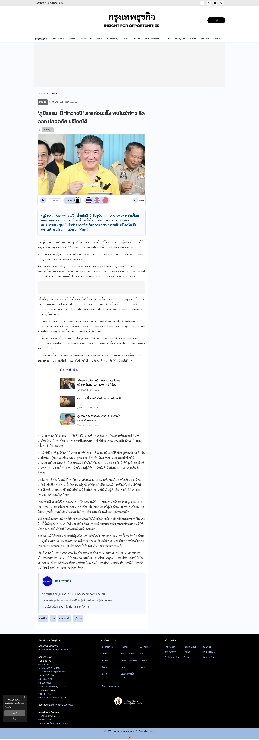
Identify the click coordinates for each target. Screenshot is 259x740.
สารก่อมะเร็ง (64, 618)
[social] (202, 3)
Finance (71, 39)
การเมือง (43, 618)
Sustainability (112, 39)
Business (85, 39)
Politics (168, 39)
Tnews (187, 657)
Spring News (208, 652)
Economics (57, 39)
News (191, 39)
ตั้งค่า (15, 718)
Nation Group (190, 647)
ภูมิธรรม (78, 618)
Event (215, 39)
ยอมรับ (15, 713)
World (135, 39)
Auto (126, 39)
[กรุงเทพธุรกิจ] (41, 39)
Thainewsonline (172, 657)
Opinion (203, 39)
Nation (187, 652)
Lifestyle (179, 39)
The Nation (170, 647)
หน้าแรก (41, 93)
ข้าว (53, 618)
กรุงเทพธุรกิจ (170, 652)
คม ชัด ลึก (207, 647)
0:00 (53, 201)
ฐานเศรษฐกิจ (208, 657)
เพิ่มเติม (7, 707)
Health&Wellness (151, 39)
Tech (97, 39)
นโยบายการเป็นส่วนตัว (128, 676)
